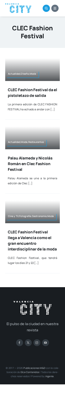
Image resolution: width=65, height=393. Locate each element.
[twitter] (28, 342)
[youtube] (45, 342)
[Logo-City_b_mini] (32, 302)
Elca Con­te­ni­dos (30, 372)
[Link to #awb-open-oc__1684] (55, 8)
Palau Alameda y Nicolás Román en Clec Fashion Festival (30, 163)
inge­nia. (49, 376)
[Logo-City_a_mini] (18, 5)
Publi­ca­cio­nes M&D (34, 368)
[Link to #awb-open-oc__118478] (46, 8)
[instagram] (36, 342)
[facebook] (19, 342)
